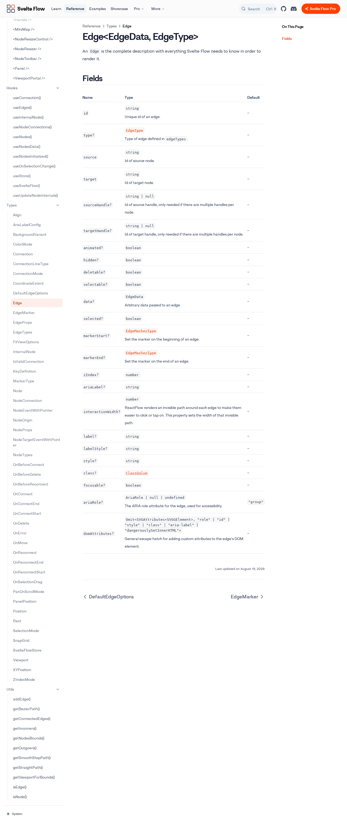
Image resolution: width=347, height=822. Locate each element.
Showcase (119, 8)
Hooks (12, 87)
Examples (97, 8)
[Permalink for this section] (107, 78)
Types (12, 205)
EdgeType (134, 130)
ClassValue (136, 473)
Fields (287, 38)
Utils (10, 689)
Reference (75, 8)
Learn (56, 8)
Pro (137, 8)
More (155, 8)
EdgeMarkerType (141, 331)
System (17, 814)
